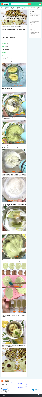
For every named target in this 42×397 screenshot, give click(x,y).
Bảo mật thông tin (20, 381)
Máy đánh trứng (4, 52)
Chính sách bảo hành (21, 385)
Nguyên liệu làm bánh (6, 8)
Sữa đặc (3, 40)
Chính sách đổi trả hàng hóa (34, 15)
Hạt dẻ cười (3, 46)
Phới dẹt (3, 55)
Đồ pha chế (28, 8)
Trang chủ (2, 8)
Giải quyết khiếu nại (20, 387)
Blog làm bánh (38, 8)
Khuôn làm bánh (18, 8)
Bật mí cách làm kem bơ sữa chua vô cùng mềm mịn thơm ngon (12, 26)
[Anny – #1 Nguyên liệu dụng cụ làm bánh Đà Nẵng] (5, 4)
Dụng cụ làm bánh (13, 8)
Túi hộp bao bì (24, 8)
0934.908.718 (5, 387)
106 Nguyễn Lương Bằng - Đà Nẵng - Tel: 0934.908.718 (8, 0)
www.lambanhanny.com (4, 389)
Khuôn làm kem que (4, 57)
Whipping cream (4, 43)
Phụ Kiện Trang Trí (33, 8)
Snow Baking (17, 373)
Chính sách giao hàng (33, 13)
